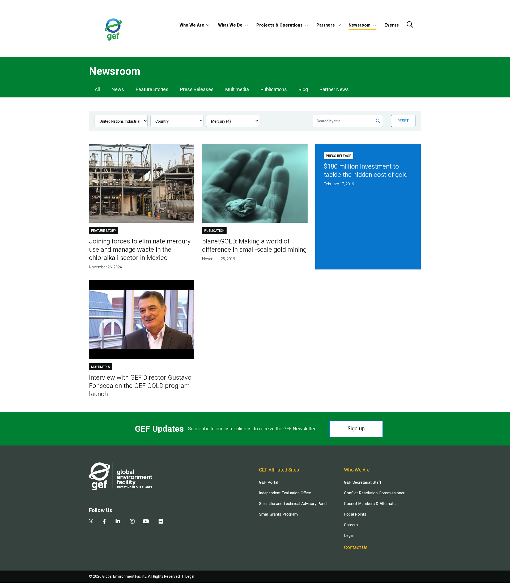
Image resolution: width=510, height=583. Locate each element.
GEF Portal (268, 482)
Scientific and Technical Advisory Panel (293, 504)
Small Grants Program (278, 514)
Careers (351, 525)
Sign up (356, 428)
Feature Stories (152, 89)
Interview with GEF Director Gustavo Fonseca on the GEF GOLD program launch (140, 386)
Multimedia (237, 89)
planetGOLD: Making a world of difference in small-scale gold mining (254, 245)
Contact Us (356, 547)
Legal (349, 535)
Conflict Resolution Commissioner (374, 493)
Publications (274, 89)
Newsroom (359, 25)
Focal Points (355, 514)
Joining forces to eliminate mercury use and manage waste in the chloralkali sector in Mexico (139, 250)
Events (391, 25)
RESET (403, 121)
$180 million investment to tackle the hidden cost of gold (365, 170)
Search (410, 24)
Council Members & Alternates (371, 504)
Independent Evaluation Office (285, 493)
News (118, 89)
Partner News (334, 89)
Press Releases (197, 89)
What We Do (230, 25)
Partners (325, 25)
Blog (303, 89)
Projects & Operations (279, 25)
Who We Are (192, 25)
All (97, 89)
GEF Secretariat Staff (362, 482)
